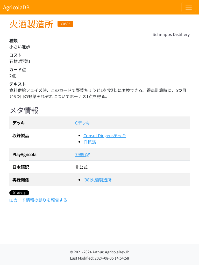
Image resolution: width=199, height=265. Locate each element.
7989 (79, 154)
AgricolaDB (16, 7)
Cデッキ (82, 123)
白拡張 (89, 141)
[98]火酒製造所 (97, 179)
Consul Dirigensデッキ (104, 135)
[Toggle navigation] (188, 7)
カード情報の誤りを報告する (40, 200)
